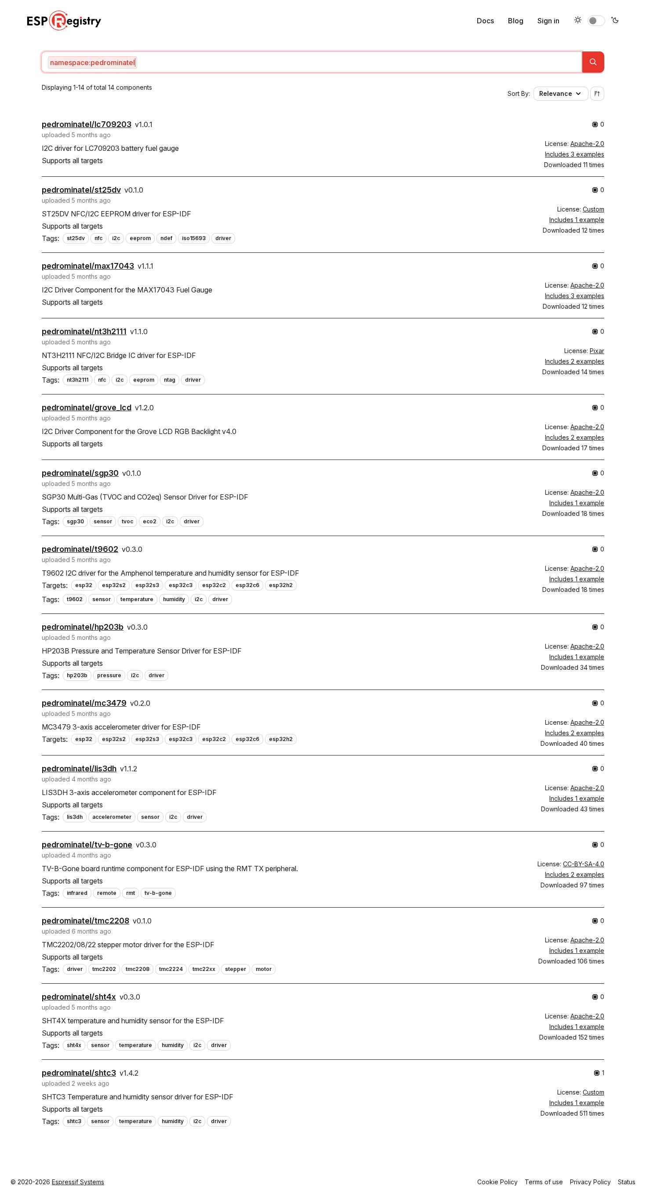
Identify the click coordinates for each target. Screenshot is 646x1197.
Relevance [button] (555, 93)
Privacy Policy (590, 1182)
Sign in (548, 20)
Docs (485, 20)
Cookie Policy (497, 1182)
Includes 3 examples (574, 154)
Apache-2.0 (587, 143)
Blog (515, 20)
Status (626, 1182)
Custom (593, 209)
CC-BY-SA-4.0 (583, 864)
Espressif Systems (78, 1182)
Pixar (597, 350)
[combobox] (311, 62)
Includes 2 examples (574, 361)
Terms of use (544, 1182)
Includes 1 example (576, 219)
